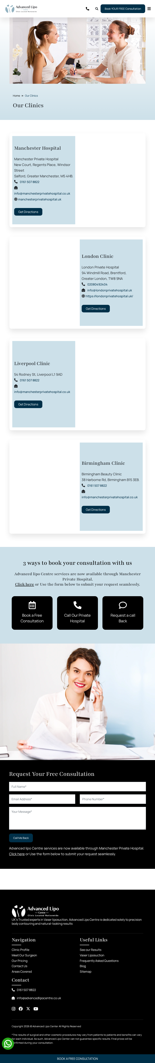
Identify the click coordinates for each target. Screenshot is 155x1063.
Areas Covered (22, 971)
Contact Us (19, 966)
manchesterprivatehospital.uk (39, 199)
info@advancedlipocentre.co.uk (38, 998)
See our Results (90, 950)
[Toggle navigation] (148, 8)
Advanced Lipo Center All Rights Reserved (57, 1026)
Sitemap (85, 971)
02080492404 (97, 284)
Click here (24, 584)
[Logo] (21, 9)
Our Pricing (19, 961)
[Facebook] (21, 1009)
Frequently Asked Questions (99, 961)
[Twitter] (28, 1009)
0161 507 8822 (29, 182)
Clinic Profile (20, 950)
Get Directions (28, 212)
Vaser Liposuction (92, 955)
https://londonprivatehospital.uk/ (109, 296)
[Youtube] (35, 1009)
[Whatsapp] (8, 1043)
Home (16, 95)
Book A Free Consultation (77, 1059)
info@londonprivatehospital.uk (109, 290)
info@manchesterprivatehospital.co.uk (42, 193)
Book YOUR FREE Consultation (123, 8)
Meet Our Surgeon (24, 955)
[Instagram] (13, 1009)
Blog (83, 966)
